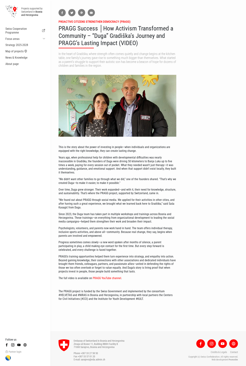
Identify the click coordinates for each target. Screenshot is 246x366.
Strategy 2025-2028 (16, 45)
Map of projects (14, 51)
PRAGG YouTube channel (107, 278)
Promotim (233, 359)
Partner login (15, 351)
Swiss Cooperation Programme (16, 30)
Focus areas (12, 39)
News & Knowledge (16, 57)
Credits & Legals (219, 352)
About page (12, 64)
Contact (234, 352)
